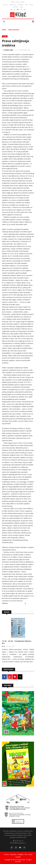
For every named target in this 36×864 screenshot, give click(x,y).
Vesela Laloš (8, 50)
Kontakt (15, 7)
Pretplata (20, 5)
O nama (5, 5)
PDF (26, 5)
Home (4, 30)
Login (21, 7)
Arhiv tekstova (13, 30)
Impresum (13, 5)
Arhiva (31, 5)
